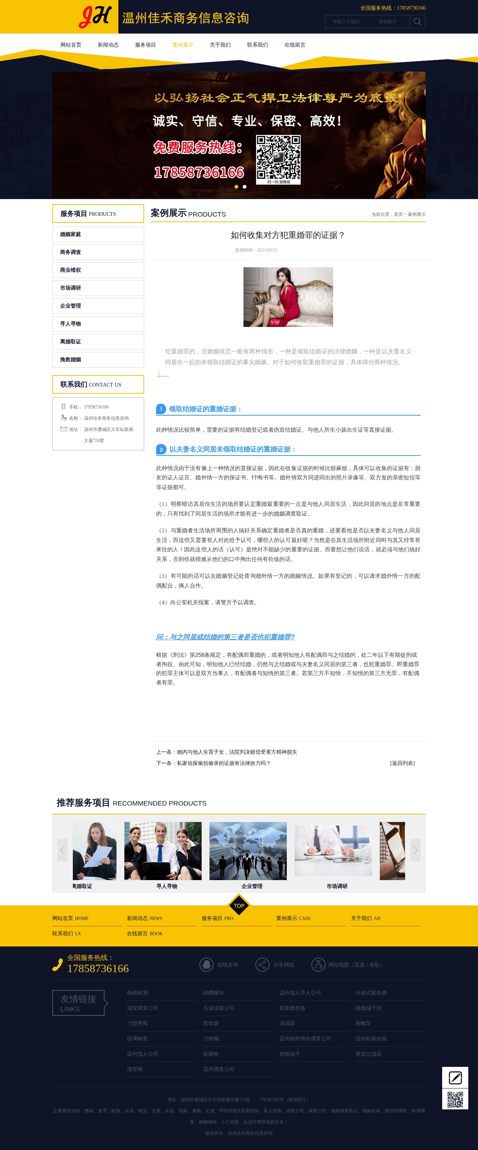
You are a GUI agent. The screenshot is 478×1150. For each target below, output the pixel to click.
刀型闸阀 (137, 1023)
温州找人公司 (142, 1054)
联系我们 (257, 45)
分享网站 (283, 965)
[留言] (455, 1077)
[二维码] (455, 1099)
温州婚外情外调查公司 (305, 1039)
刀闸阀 (211, 1039)
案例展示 (183, 45)
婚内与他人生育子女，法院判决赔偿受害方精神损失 (237, 752)
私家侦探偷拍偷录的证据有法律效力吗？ (224, 763)
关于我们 (220, 45)
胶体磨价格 (292, 1008)
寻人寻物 (70, 324)
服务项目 (145, 45)
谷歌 (374, 965)
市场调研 (70, 288)
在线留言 (295, 45)
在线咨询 (227, 965)
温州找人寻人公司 (300, 993)
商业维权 (70, 270)
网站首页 (70, 45)
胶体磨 (211, 1023)
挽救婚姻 (70, 359)
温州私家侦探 (371, 1039)
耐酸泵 (363, 1023)
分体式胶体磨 (371, 993)
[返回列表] (402, 763)
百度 (359, 965)
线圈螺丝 (213, 993)
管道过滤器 (369, 1054)
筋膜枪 (211, 1054)
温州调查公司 (219, 1069)
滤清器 (287, 1023)
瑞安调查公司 (142, 1008)
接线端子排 (369, 1008)
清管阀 (135, 1069)
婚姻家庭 (70, 234)
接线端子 (289, 1054)
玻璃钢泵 (137, 1039)
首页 (398, 214)
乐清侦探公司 (219, 1008)
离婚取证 (70, 341)
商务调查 (70, 252)
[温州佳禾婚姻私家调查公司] (160, 32)
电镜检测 (137, 993)
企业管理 (70, 306)
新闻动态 (108, 45)
